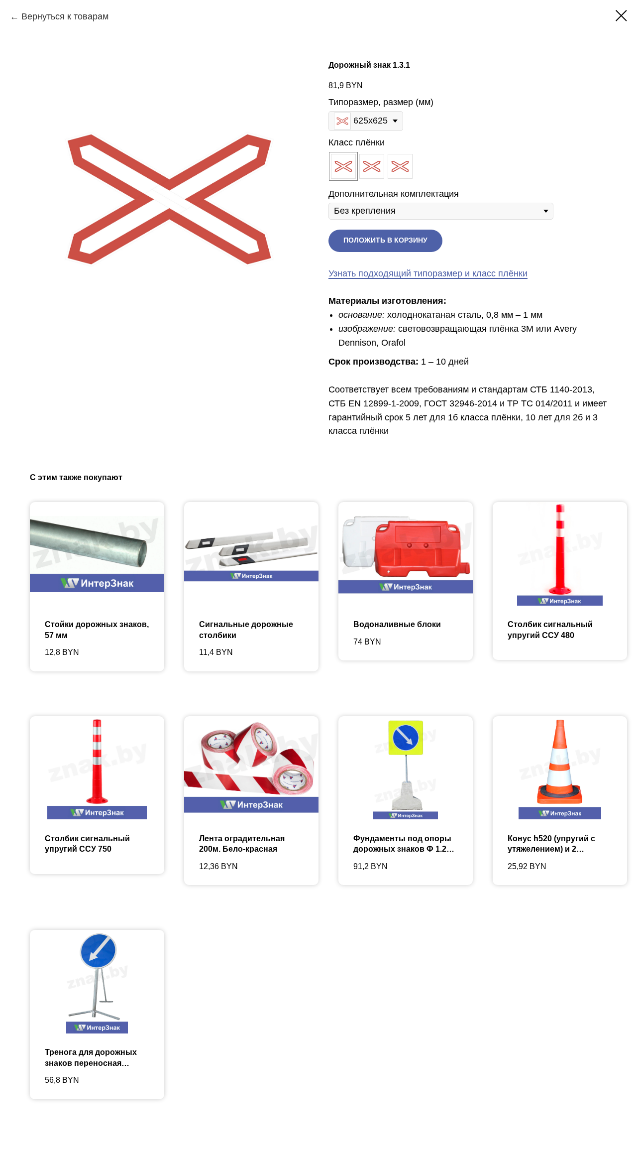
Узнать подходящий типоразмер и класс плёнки (428, 273)
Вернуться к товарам (64, 16)
